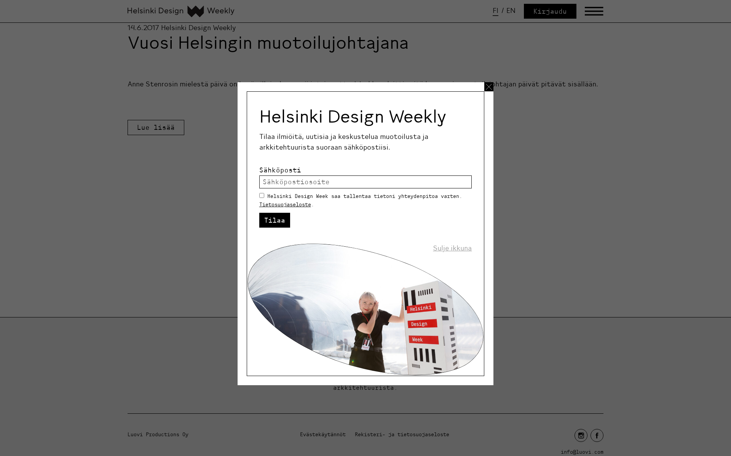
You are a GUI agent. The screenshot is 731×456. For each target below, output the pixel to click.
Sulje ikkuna (452, 248)
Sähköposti (280, 170)
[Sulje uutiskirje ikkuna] (488, 86)
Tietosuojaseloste (285, 204)
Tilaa (274, 220)
